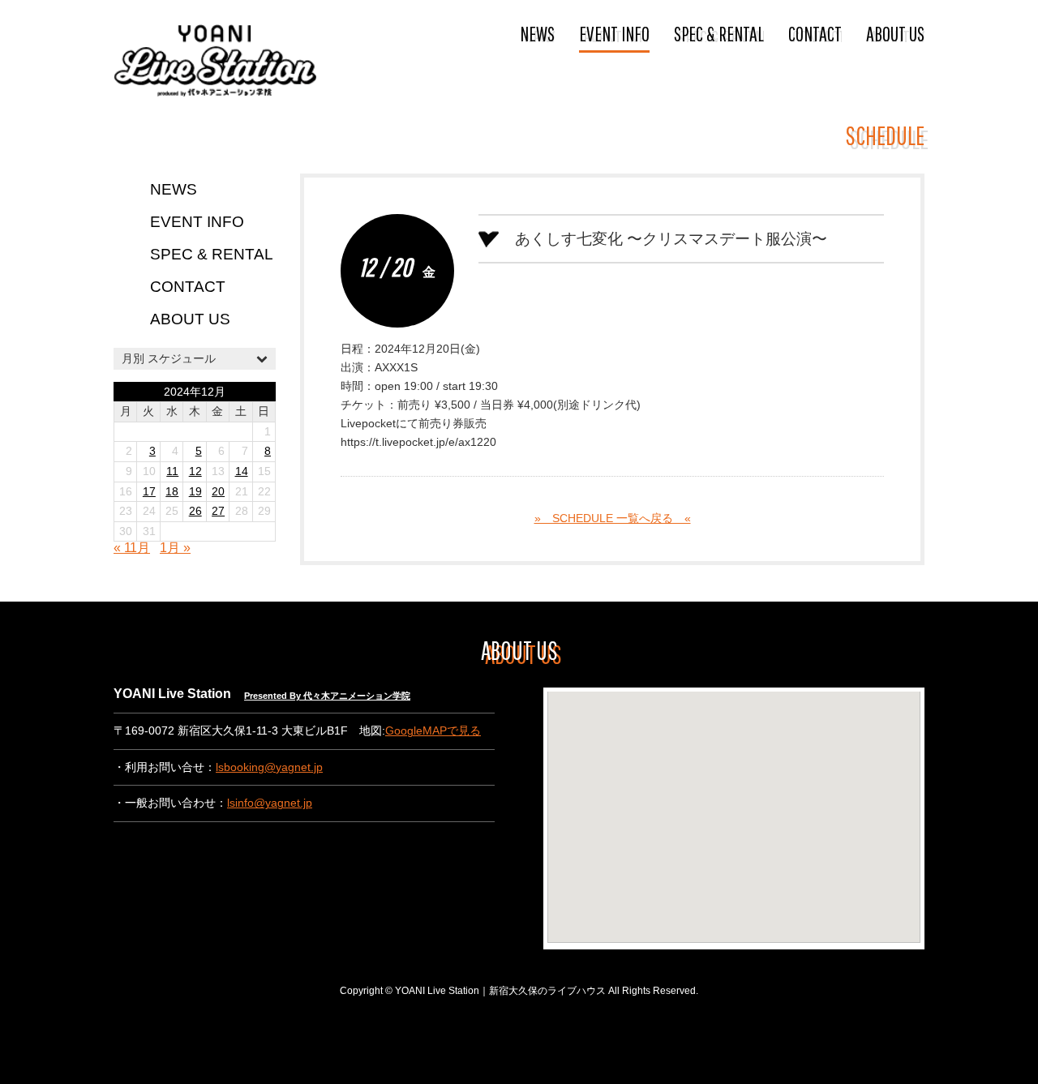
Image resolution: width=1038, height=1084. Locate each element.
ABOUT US (895, 33)
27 (218, 511)
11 (172, 471)
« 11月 (132, 548)
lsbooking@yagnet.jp (269, 767)
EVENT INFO (614, 33)
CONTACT (815, 33)
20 (218, 492)
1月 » (175, 548)
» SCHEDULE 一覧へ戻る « (612, 518)
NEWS (537, 33)
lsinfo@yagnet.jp (269, 803)
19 (195, 492)
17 (149, 492)
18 (171, 492)
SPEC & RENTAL (719, 33)
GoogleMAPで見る (433, 731)
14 (241, 471)
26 (195, 511)
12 (195, 471)
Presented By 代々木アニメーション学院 (327, 696)
